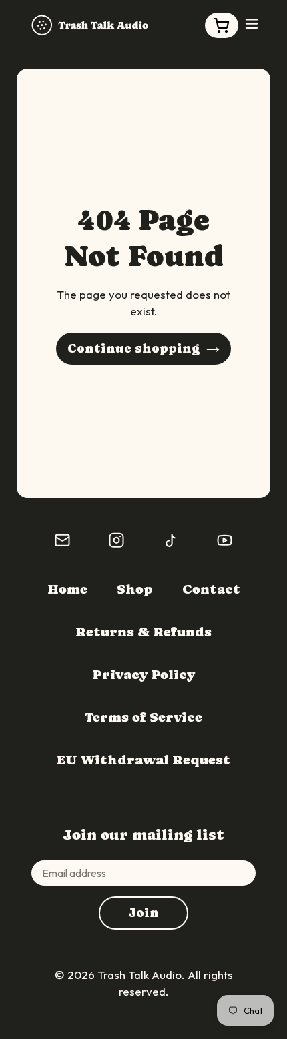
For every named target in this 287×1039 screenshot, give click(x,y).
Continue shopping (133, 348)
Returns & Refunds (143, 632)
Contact (211, 589)
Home (67, 589)
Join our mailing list (143, 834)
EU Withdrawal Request (143, 760)
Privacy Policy (143, 674)
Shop (135, 589)
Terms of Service (143, 717)
